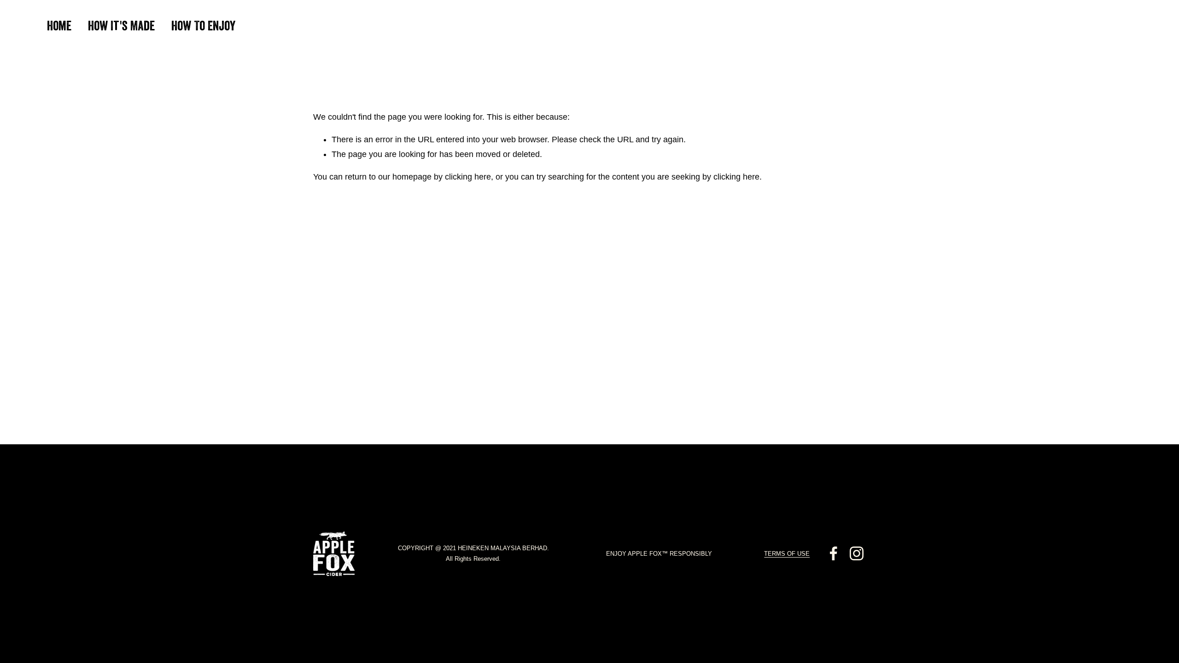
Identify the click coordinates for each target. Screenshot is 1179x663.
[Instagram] (856, 553)
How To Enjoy (203, 27)
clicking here (468, 176)
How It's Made (121, 27)
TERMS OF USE (787, 553)
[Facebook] (833, 553)
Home (59, 27)
